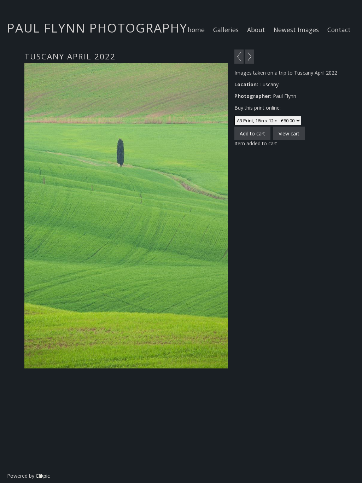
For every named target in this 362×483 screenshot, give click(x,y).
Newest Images (296, 29)
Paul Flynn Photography (97, 27)
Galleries (226, 29)
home (196, 29)
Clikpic (43, 475)
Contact (339, 29)
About (256, 29)
